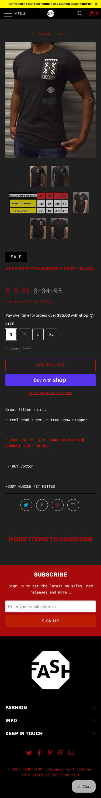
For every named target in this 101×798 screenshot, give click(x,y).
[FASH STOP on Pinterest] (50, 753)
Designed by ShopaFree (69, 769)
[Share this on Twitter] (26, 505)
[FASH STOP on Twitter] (29, 753)
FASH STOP (32, 769)
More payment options (50, 392)
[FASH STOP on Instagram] (61, 753)
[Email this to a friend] (73, 505)
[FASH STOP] (50, 13)
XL (51, 334)
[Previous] (10, 100)
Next (62, 34)
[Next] (90, 100)
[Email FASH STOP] (72, 753)
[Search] (82, 13)
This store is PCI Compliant (51, 774)
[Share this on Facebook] (42, 505)
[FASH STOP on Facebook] (40, 753)
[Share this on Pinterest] (58, 505)
